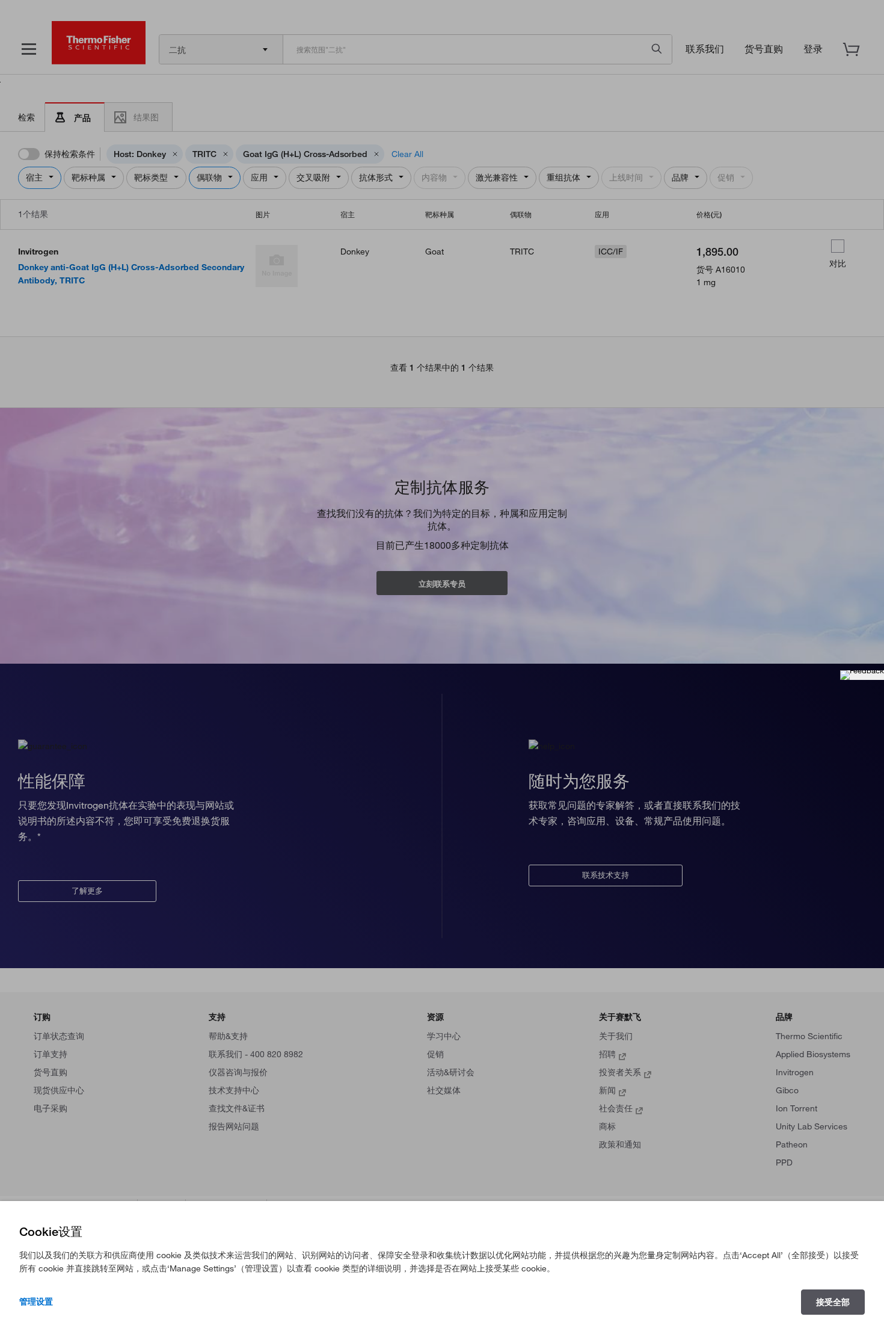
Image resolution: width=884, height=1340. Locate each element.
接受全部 (833, 1302)
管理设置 (36, 1301)
